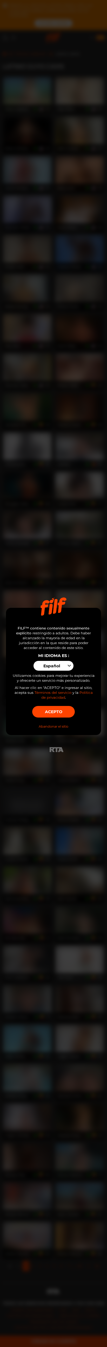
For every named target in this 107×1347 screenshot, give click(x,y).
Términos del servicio (53, 692)
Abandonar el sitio (53, 726)
